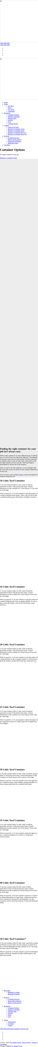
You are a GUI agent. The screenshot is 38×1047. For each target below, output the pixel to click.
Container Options (13, 115)
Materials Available (14, 994)
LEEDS (10, 120)
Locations (7, 145)
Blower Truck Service (14, 139)
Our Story (11, 106)
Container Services (13, 138)
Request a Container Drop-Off (17, 134)
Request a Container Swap (16, 131)
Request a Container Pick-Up (17, 132)
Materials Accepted (14, 992)
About (6, 104)
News (9, 108)
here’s (21, 475)
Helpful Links (12, 118)
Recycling (7, 990)
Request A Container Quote (8, 158)
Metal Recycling (13, 143)
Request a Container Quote (16, 129)
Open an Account (13, 127)
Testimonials (11, 1022)
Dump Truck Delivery (14, 141)
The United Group (15, 1042)
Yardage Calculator (14, 116)
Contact (6, 125)
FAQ (9, 122)
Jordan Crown (17, 1046)
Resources (7, 113)
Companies (11, 111)
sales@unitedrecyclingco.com (19, 1029)
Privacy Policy (26, 1042)
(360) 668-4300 (5, 43)
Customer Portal (13, 124)
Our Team (11, 109)
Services (6, 136)
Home (6, 102)
